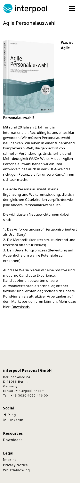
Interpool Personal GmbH (25, 8)
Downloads (20, 306)
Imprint (9, 459)
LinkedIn (15, 420)
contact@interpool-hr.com (24, 391)
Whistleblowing (16, 470)
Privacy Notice (15, 465)
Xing (11, 415)
